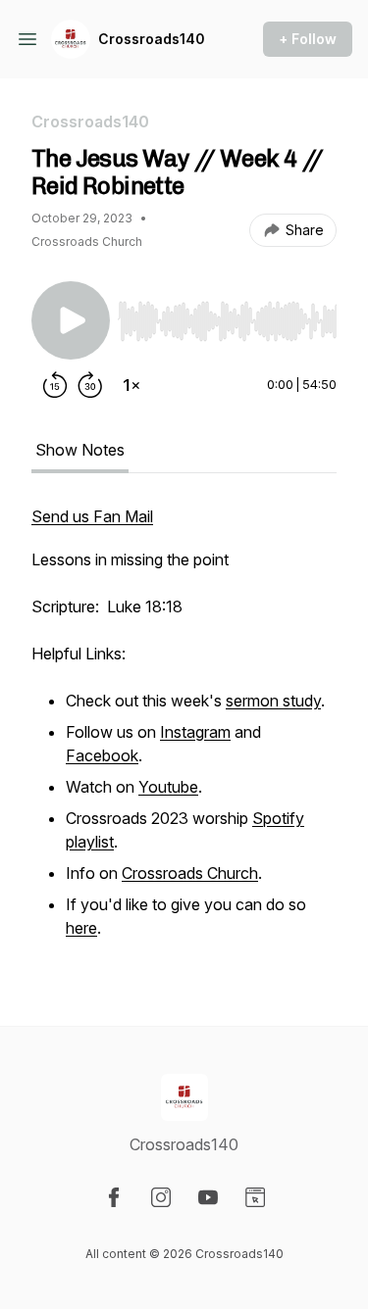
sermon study (273, 700)
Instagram (195, 732)
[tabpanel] (184, 734)
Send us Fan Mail (92, 516)
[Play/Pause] (70, 320)
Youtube (168, 787)
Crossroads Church (190, 873)
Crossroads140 (151, 38)
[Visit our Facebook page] (114, 1197)
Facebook (102, 755)
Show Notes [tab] (80, 450)
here (81, 928)
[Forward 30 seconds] (90, 385)
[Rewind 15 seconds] (55, 385)
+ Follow (308, 38)
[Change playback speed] (131, 385)
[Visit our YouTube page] (208, 1197)
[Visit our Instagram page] (161, 1197)
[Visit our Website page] (255, 1197)
